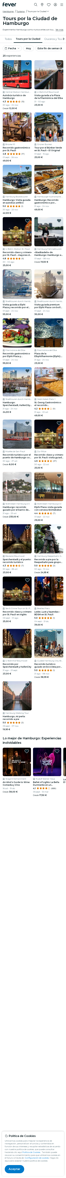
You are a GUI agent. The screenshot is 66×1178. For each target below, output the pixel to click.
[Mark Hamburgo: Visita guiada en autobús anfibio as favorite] (27, 168)
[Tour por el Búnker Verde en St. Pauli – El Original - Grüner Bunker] (48, 127)
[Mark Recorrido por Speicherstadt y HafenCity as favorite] (27, 632)
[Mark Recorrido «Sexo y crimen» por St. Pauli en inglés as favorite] (27, 580)
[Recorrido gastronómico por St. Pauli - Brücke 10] (17, 127)
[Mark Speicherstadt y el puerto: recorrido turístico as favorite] (27, 528)
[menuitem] (8, 39)
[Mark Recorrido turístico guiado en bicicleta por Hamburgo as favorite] (59, 632)
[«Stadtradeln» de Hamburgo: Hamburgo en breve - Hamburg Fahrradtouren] (48, 231)
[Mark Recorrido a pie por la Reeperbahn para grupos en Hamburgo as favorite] (59, 528)
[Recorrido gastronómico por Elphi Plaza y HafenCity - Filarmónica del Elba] (17, 333)
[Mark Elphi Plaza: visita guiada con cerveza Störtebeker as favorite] (59, 475)
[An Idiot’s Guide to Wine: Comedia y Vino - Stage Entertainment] (17, 762)
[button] (38, 11)
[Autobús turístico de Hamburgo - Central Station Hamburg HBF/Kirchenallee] (17, 74)
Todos (8, 39)
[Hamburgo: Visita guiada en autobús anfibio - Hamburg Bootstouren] (17, 179)
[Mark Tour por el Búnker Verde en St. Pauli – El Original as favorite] (59, 116)
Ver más (59, 29)
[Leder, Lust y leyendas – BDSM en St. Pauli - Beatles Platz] (48, 591)
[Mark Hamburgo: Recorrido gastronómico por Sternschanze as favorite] (59, 168)
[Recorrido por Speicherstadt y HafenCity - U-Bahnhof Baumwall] (17, 643)
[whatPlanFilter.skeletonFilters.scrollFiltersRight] (63, 39)
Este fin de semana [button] (49, 48)
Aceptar (14, 1169)
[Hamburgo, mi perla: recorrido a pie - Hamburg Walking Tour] (17, 695)
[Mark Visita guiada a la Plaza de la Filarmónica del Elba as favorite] (59, 64)
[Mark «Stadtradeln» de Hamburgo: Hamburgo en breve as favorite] (59, 220)
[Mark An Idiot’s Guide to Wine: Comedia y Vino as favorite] (27, 751)
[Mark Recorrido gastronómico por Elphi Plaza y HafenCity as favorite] (27, 322)
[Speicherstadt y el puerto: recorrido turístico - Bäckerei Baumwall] (17, 538)
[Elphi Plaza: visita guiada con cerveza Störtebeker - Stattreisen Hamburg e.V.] (48, 486)
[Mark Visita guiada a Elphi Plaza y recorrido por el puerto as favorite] (27, 273)
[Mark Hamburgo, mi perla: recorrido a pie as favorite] (27, 685)
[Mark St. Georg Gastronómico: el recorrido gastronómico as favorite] (59, 371)
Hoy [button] (28, 48)
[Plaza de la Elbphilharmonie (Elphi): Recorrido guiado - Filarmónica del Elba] (48, 333)
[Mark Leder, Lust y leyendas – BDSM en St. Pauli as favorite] (59, 580)
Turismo (21, 11)
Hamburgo (8, 11)
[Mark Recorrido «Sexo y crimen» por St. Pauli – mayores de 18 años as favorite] (27, 220)
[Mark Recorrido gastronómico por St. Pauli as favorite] (27, 116)
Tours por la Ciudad (28, 38)
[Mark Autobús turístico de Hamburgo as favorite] (27, 64)
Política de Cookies (31, 1152)
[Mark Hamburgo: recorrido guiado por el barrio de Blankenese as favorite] (27, 475)
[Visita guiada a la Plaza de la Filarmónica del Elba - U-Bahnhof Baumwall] (48, 74)
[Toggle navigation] (61, 4)
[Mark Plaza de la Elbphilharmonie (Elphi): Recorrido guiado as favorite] (59, 322)
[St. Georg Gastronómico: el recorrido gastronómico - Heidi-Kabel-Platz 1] (48, 381)
